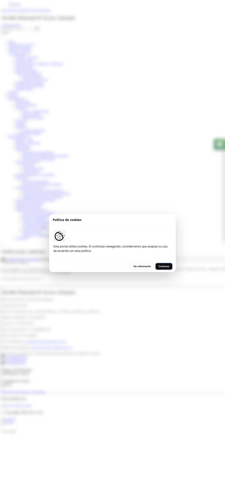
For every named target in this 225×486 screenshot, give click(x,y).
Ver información (142, 266)
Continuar (164, 266)
